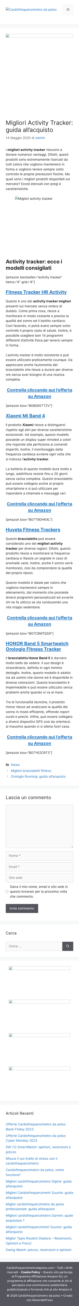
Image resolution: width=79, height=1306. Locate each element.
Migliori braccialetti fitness (31, 771)
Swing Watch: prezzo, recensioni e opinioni (38, 1250)
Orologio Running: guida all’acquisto (38, 776)
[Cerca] (67, 946)
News (15, 765)
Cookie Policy (30, 1272)
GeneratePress (42, 1300)
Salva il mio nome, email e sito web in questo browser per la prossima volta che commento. (39, 891)
